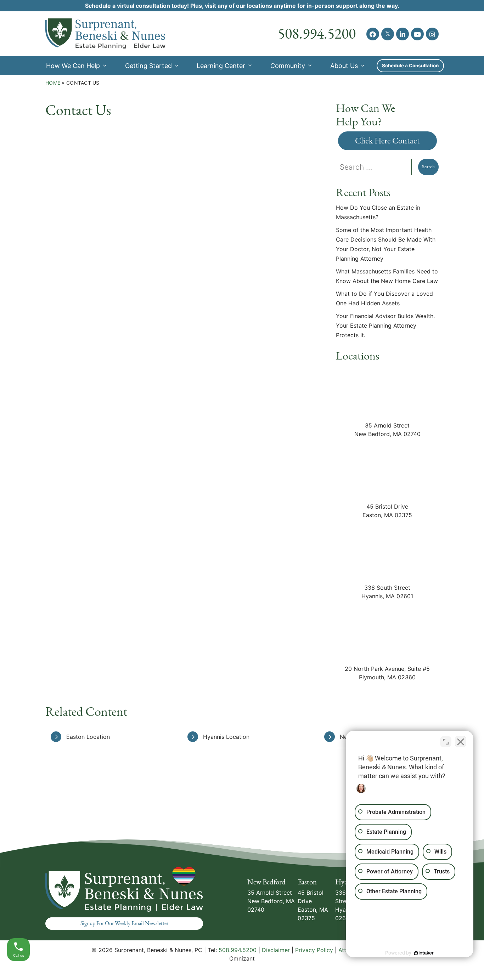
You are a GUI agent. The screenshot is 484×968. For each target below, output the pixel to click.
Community (287, 65)
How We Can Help (73, 65)
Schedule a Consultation (410, 65)
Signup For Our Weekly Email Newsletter (124, 923)
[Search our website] (377, 167)
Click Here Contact (387, 140)
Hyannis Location (226, 736)
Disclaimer (276, 949)
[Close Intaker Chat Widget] (460, 741)
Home (52, 83)
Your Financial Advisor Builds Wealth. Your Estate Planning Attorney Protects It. (385, 325)
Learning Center (221, 65)
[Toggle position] (445, 741)
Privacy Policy (314, 949)
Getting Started (148, 65)
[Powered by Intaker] (423, 953)
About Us (344, 65)
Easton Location (88, 736)
